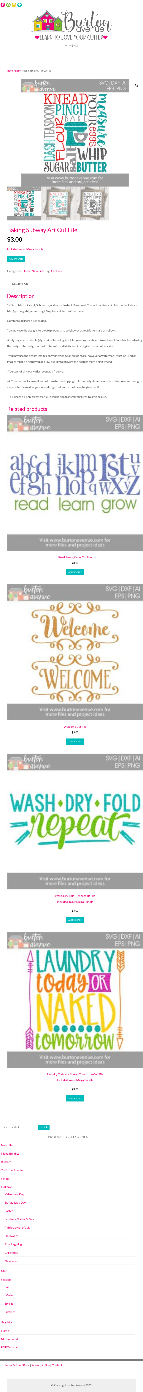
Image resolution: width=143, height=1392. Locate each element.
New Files (38, 271)
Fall (7, 1287)
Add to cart (16, 259)
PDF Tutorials (10, 1347)
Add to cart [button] (75, 572)
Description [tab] (20, 283)
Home (10, 70)
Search (43, 1127)
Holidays (6, 1187)
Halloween (11, 1236)
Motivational (9, 1339)
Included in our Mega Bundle (25, 249)
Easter (9, 1211)
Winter (9, 1295)
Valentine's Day (14, 1194)
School (5, 1178)
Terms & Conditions (16, 1365)
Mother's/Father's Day (19, 1219)
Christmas (11, 1252)
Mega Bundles (10, 1153)
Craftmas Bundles (12, 1170)
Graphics (6, 1322)
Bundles (6, 1162)
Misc (4, 1271)
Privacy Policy (40, 1365)
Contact (57, 1365)
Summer (10, 1312)
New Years (11, 1261)
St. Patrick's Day (15, 1202)
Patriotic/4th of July (17, 1227)
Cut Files (56, 271)
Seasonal (6, 1279)
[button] (136, 85)
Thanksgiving (13, 1244)
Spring (9, 1303)
